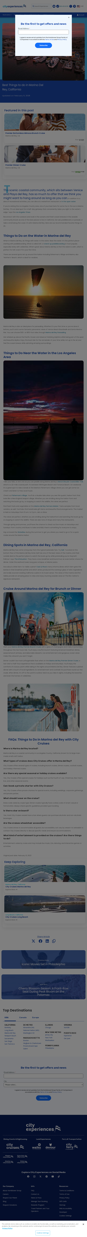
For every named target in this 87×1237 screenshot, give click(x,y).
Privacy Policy (7, 1228)
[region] (43, 1229)
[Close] (83, 1224)
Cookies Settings (43, 1233)
